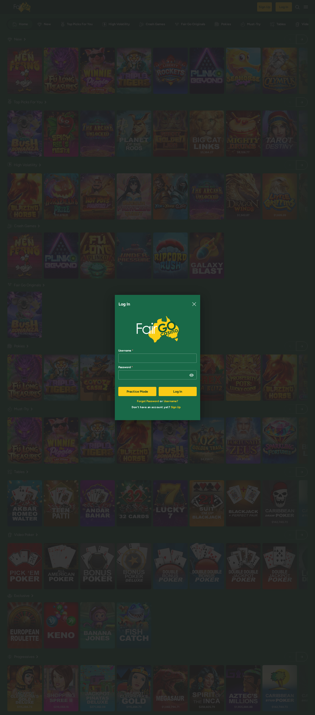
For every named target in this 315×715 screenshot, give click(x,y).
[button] (191, 375)
